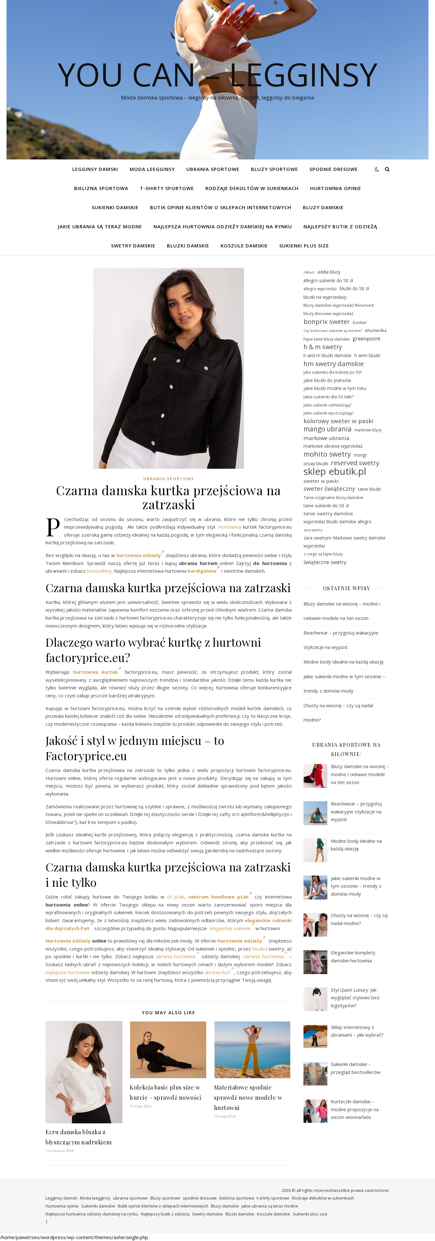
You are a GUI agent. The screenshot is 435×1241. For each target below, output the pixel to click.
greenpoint (366, 338)
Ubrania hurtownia (263, 956)
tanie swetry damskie (328, 513)
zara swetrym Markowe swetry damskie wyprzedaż (344, 542)
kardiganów (202, 571)
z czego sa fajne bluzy (323, 554)
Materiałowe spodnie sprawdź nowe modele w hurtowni (248, 1097)
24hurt (309, 272)
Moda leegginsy (152, 169)
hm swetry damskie (333, 364)
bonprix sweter (326, 322)
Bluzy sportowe (274, 169)
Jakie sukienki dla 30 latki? (328, 397)
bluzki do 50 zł (354, 288)
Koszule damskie (244, 245)
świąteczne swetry (324, 562)
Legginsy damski (95, 169)
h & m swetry (322, 347)
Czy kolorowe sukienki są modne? (332, 330)
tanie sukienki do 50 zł (326, 506)
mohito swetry (327, 454)
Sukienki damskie (115, 207)
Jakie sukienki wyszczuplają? (328, 412)
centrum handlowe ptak (218, 896)
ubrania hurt (217, 972)
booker (360, 322)
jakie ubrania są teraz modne (100, 226)
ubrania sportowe (212, 169)
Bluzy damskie (323, 207)
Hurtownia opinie (335, 188)
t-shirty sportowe (167, 188)
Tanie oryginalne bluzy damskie (333, 497)
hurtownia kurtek (95, 672)
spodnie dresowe (334, 169)
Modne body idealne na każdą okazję (343, 661)
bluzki (259, 948)
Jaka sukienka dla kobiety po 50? (332, 372)
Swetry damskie (133, 245)
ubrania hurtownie (176, 956)
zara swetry (312, 530)
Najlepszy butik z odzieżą (340, 226)
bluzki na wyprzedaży (324, 297)
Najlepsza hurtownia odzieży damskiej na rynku (222, 226)
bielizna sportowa (101, 188)
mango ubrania (327, 429)
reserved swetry (355, 463)
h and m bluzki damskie (327, 355)
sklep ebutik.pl (334, 471)
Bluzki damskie (188, 245)
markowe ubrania (326, 438)
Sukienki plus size (304, 245)
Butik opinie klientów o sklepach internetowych (220, 207)
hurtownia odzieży (139, 555)
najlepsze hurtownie (68, 972)
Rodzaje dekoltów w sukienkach (252, 188)
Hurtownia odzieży (68, 940)
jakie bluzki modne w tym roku (334, 388)
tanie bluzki (369, 489)
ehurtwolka (376, 330)
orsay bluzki (315, 463)
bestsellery (99, 571)
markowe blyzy (368, 430)
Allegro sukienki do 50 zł (328, 280)
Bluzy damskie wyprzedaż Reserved (338, 305)
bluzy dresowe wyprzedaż (328, 313)
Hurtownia (229, 527)
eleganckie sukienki (230, 928)
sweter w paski (321, 481)
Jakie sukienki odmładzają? (327, 405)
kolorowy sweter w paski (338, 421)
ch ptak (175, 896)
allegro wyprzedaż (320, 288)
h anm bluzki (367, 355)
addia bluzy (328, 272)
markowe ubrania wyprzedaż (333, 446)
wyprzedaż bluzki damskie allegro (337, 521)
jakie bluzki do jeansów (327, 380)
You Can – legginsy (217, 74)
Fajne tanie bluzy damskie (326, 339)
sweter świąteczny (329, 488)
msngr (360, 455)
